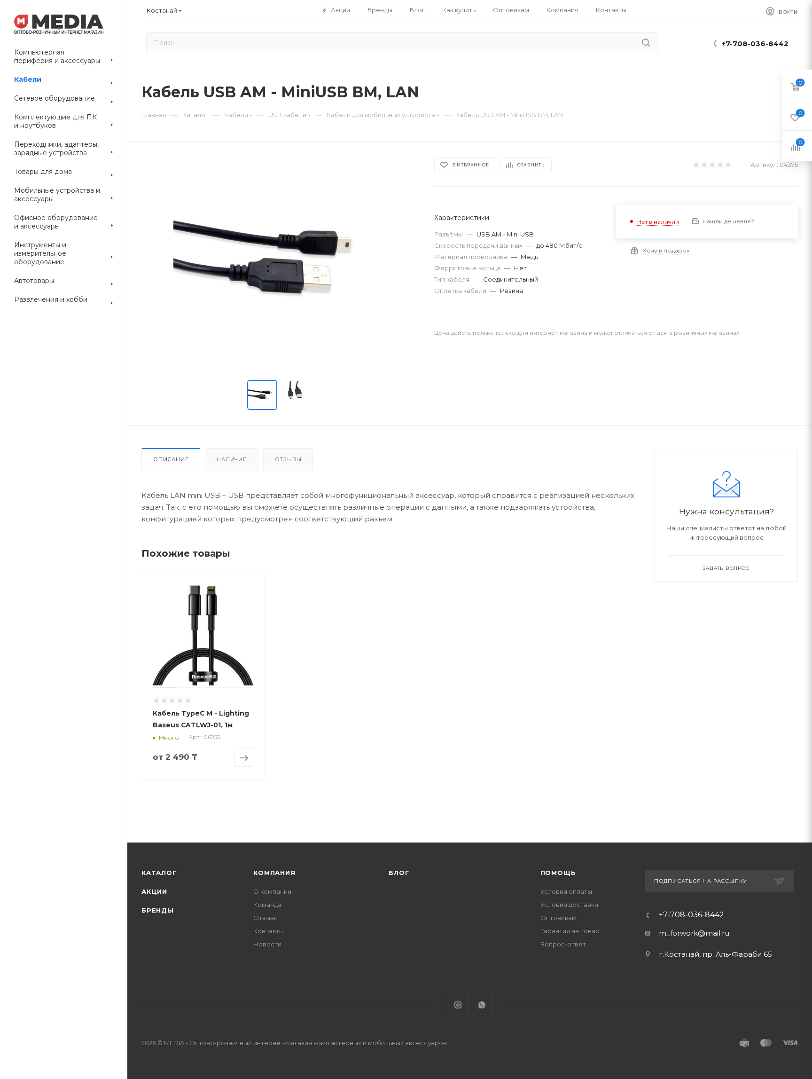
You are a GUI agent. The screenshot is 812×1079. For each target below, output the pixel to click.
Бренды (157, 910)
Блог (399, 872)
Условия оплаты (566, 891)
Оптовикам (558, 917)
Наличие (232, 459)
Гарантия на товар (570, 931)
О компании (272, 891)
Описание (170, 459)
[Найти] (645, 42)
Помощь (558, 872)
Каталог (159, 872)
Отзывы (288, 459)
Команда (267, 904)
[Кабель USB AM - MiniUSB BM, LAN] (279, 263)
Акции (154, 891)
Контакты (268, 931)
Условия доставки (569, 904)
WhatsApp (482, 1005)
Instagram (458, 1005)
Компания (274, 872)
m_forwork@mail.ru (694, 933)
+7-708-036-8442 (755, 43)
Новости (267, 944)
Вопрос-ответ (563, 944)
